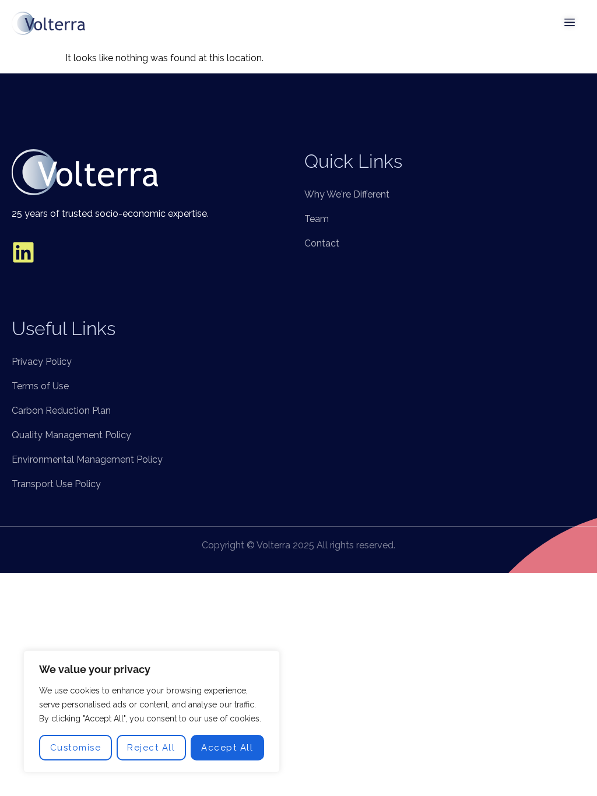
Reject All (151, 747)
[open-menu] (570, 23)
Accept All (227, 747)
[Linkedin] (23, 252)
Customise (75, 747)
